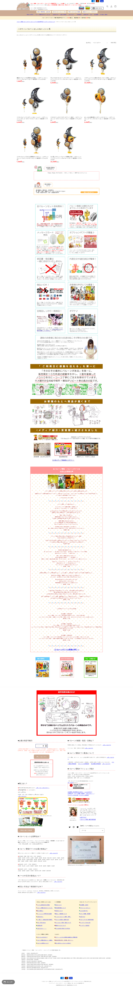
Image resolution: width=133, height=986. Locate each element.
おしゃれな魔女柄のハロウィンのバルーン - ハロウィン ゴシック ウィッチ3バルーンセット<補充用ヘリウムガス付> (99, 119)
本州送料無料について (60, 907)
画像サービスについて (60, 925)
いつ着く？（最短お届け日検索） (45, 919)
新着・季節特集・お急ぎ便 (43, 11)
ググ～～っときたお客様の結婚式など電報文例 (66, 937)
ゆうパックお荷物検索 (83, 763)
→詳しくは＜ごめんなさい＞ (42, 787)
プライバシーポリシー (85, 907)
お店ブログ (83, 817)
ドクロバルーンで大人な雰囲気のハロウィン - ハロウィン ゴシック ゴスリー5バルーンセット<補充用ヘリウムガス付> (33, 158)
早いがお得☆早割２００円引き (62, 928)
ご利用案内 (78, 14)
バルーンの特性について (43, 943)
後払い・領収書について (61, 913)
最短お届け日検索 (26, 830)
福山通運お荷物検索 (96, 763)
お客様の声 (85, 14)
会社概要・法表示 (84, 905)
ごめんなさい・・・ (41, 928)
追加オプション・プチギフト (90, 11)
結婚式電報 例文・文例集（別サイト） (64, 940)
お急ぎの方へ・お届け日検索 (59, 14)
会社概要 (96, 14)
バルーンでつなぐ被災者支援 (87, 919)
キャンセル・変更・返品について (63, 922)
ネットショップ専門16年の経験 (44, 913)
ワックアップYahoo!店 (73, 795)
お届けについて (59, 910)
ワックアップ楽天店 (84, 795)
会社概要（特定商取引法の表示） (75, 792)
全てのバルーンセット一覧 (59, 11)
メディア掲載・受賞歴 (79, 793)
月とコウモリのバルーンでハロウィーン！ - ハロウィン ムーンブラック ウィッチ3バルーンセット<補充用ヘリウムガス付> (66, 79)
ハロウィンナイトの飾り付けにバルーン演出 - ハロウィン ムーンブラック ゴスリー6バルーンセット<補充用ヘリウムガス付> (100, 79)
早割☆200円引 (30, 14)
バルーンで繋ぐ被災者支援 (88, 819)
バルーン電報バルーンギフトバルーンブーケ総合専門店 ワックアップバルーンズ (36, 21)
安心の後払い (40, 910)
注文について (58, 905)
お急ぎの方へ (40, 916)
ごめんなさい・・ (90, 793)
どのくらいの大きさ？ (42, 937)
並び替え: (88, 42)
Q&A (91, 14)
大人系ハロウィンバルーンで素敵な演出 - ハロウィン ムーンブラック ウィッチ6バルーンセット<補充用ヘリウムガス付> (66, 158)
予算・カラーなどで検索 (74, 11)
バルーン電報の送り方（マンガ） (45, 907)
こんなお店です (88, 792)
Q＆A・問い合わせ (41, 922)
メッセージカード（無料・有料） (63, 916)
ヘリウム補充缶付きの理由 (43, 905)
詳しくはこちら (42, 756)
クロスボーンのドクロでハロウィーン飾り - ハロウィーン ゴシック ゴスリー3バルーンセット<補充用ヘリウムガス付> (66, 119)
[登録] (102, 830)
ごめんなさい (71, 14)
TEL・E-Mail (70, 782)
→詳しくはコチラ (22, 796)
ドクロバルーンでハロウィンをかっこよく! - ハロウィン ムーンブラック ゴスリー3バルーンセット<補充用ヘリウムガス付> (32, 119)
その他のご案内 (103, 14)
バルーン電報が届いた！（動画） (45, 940)
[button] (107, 6)
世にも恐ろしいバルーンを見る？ (63, 943)
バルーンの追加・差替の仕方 (62, 919)
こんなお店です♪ (84, 910)
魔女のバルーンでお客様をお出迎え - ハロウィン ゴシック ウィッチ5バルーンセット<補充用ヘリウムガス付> (32, 78)
